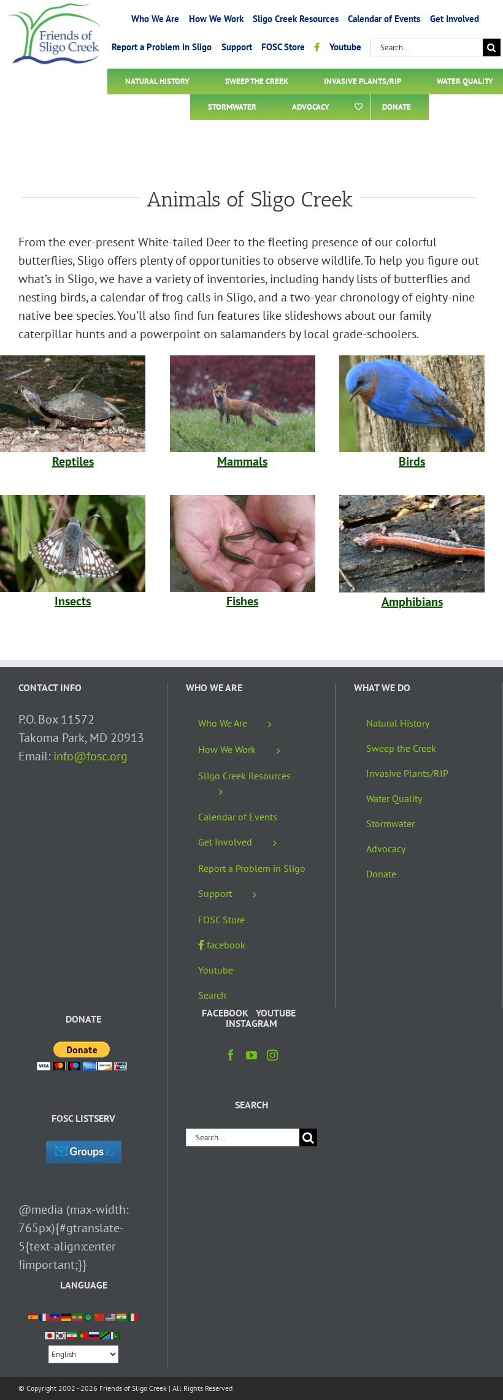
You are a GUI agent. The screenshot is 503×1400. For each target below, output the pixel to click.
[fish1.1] (242, 501)
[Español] (33, 1316)
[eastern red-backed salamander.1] (412, 501)
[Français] (44, 1316)
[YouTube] (251, 1055)
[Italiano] (133, 1316)
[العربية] (88, 1316)
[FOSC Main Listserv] (83, 1150)
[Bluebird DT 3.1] (412, 361)
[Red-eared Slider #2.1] (72, 361)
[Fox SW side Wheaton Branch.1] (242, 361)
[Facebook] (230, 1055)
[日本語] (50, 1334)
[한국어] (61, 1334)
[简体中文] (100, 1316)
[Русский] (94, 1334)
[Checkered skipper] (72, 501)
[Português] (83, 1334)
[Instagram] (272, 1055)
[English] (111, 1316)
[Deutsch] (66, 1316)
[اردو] (116, 1334)
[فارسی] (72, 1334)
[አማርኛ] (77, 1316)
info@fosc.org (90, 756)
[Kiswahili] (105, 1334)
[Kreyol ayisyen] (55, 1316)
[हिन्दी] (122, 1316)
